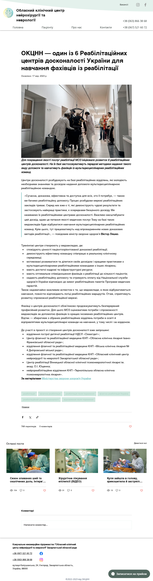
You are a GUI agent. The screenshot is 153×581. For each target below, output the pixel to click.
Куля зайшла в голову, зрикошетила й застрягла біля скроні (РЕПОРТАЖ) (124, 480)
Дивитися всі (140, 443)
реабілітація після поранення (80, 394)
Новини (25, 407)
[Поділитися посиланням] (37, 417)
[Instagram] (138, 5)
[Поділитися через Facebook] (22, 417)
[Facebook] (145, 5)
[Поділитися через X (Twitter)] (30, 417)
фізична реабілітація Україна (114, 394)
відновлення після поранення (78, 399)
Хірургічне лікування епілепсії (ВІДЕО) (73, 480)
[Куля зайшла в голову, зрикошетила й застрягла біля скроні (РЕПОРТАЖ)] (125, 461)
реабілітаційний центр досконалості (41, 399)
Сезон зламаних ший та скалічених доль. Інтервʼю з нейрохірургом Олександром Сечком (27, 480)
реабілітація (29, 394)
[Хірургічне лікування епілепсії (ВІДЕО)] (76, 461)
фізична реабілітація (50, 394)
